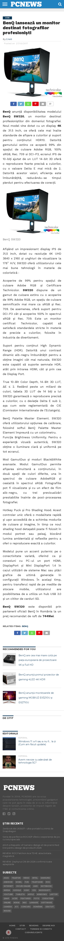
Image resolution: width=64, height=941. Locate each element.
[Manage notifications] (8, 932)
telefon (16, 878)
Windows (42, 894)
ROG (48, 882)
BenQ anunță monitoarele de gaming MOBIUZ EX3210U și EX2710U (36, 697)
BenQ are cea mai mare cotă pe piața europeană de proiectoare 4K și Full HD (38, 660)
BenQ (25, 626)
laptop (54, 894)
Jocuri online (23, 886)
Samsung (45, 878)
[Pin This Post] (35, 103)
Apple (31, 894)
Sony (26, 890)
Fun (27, 882)
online (7, 903)
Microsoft (44, 890)
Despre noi (49, 925)
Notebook (46, 886)
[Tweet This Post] (21, 103)
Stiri (22, 925)
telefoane (37, 882)
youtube (8, 894)
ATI (16, 907)
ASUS (6, 878)
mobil (19, 882)
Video (26, 878)
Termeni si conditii (41, 929)
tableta (20, 894)
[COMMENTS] (50, 103)
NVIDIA (7, 890)
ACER (14, 898)
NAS (24, 903)
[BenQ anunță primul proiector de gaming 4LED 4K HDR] (9, 678)
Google (17, 890)
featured (26, 898)
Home (12, 925)
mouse (7, 911)
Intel (35, 878)
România (37, 907)
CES (34, 890)
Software (46, 903)
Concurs (25, 907)
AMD (35, 886)
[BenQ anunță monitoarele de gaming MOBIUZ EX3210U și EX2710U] (9, 697)
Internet (8, 886)
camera (8, 907)
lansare (34, 903)
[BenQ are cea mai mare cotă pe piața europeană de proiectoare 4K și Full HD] (9, 659)
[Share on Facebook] (13, 103)
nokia (17, 903)
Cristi (9, 39)
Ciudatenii (47, 898)
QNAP (6, 898)
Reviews (33, 925)
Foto (36, 898)
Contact (20, 929)
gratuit (49, 907)
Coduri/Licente (33, 932)
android (8, 882)
